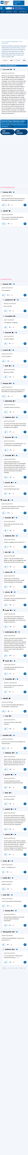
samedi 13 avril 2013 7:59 (7, 504)
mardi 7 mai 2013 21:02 (9, 320)
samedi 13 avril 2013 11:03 (9, 778)
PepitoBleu (6, 735)
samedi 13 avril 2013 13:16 (9, 369)
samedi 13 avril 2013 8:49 (9, 756)
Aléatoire (9, 12)
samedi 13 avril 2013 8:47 (9, 953)
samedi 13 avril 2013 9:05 (9, 539)
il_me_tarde (6, 69)
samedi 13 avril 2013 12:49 (9, 838)
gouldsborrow (9, 300)
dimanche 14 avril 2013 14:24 (8, 73)
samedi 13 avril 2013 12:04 (9, 796)
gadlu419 (7, 774)
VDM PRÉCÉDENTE (6, 132)
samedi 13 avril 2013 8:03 (7, 935)
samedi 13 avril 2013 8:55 (9, 421)
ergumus (7, 572)
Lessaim (5, 500)
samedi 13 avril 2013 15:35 (9, 614)
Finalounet (6, 192)
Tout (2, 12)
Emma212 (7, 482)
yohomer (7, 592)
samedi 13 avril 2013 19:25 (9, 914)
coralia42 (5, 350)
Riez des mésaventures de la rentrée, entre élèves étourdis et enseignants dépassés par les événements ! (13, 124)
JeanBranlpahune (10, 632)
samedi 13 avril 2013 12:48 (9, 459)
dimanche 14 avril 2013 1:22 (10, 303)
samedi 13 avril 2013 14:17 (9, 486)
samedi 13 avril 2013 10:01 (9, 556)
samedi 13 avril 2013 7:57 (7, 196)
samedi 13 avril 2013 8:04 (9, 521)
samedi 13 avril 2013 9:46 (9, 719)
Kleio (6, 552)
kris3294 (5, 878)
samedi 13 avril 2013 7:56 (7, 287)
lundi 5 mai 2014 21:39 (9, 336)
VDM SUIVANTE (20, 132)
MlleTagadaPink (7, 932)
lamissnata (6, 284)
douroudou (8, 517)
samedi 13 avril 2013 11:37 (9, 576)
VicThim (5, 861)
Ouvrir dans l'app (17, 2)
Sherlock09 (8, 332)
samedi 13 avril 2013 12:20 (9, 813)
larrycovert (8, 437)
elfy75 (7, 366)
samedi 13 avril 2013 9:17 (9, 441)
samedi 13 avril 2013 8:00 (7, 214)
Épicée (15, 12)
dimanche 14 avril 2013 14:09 (10, 682)
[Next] (24, 968)
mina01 (5, 895)
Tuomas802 (8, 455)
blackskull (8, 910)
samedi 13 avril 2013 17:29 (9, 635)
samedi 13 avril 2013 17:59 (9, 664)
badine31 (7, 834)
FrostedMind (8, 679)
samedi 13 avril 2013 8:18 (9, 404)
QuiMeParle (8, 417)
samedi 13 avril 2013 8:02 (7, 881)
